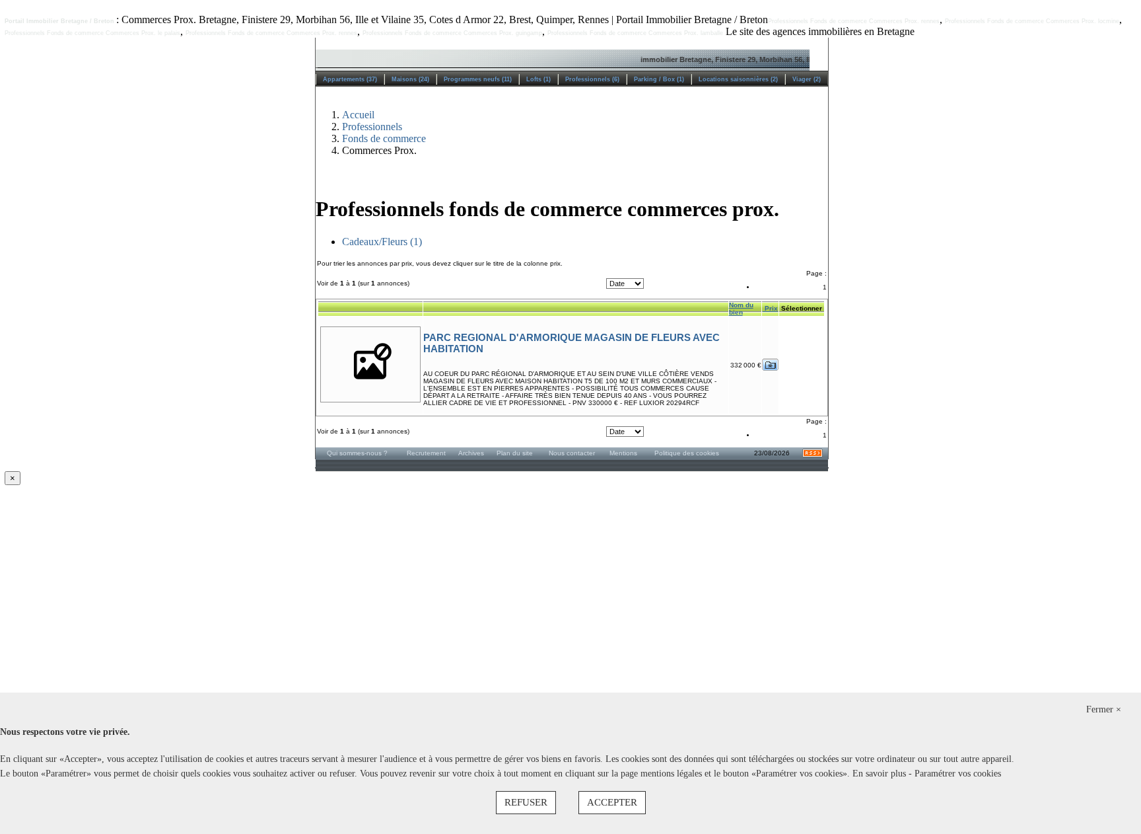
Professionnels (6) (592, 79)
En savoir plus (880, 773)
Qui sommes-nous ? (357, 453)
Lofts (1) (538, 79)
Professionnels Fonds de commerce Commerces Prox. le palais (92, 33)
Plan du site (515, 453)
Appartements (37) (350, 79)
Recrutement (426, 453)
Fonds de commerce (384, 138)
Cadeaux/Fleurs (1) (382, 241)
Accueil (358, 114)
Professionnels (372, 126)
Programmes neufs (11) (478, 79)
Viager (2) (806, 79)
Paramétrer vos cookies (958, 773)
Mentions (623, 453)
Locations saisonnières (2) (738, 79)
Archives (471, 453)
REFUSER (525, 802)
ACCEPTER (612, 802)
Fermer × (1103, 709)
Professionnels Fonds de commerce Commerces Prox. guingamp (452, 33)
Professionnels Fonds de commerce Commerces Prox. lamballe (635, 33)
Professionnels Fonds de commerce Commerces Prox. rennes (854, 21)
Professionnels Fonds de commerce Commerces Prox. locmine (1032, 21)
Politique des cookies (686, 453)
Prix (770, 308)
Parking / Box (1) (659, 79)
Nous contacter (572, 453)
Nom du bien (741, 308)
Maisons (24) (410, 79)
